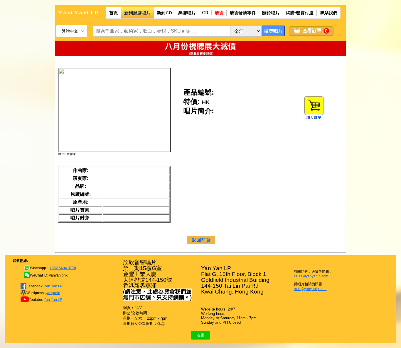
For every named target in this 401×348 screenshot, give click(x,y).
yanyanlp (53, 293)
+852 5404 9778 (63, 268)
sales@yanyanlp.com (311, 276)
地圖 (200, 334)
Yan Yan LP (53, 286)
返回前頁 (201, 240)
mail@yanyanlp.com (310, 289)
